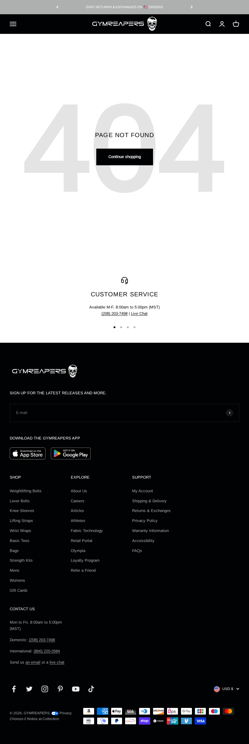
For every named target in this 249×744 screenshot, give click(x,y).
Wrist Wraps (20, 530)
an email (33, 662)
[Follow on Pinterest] (60, 689)
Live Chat (139, 313)
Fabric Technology (87, 530)
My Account (142, 491)
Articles (77, 510)
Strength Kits (21, 560)
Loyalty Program (85, 560)
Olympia (78, 550)
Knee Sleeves (22, 510)
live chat (56, 662)
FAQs (137, 550)
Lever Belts (20, 501)
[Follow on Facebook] (14, 689)
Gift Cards (19, 590)
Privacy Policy (145, 520)
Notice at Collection (43, 719)
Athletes (78, 520)
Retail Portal (81, 540)
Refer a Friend (83, 570)
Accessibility (143, 540)
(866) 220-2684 (47, 651)
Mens (14, 570)
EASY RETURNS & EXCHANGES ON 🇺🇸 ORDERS (124, 7)
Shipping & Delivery (149, 501)
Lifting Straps (21, 520)
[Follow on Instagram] (45, 689)
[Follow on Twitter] (29, 689)
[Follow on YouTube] (76, 689)
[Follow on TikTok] (91, 689)
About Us (79, 491)
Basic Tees (19, 540)
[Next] (192, 7)
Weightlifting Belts (26, 491)
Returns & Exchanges (151, 510)
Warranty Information (150, 530)
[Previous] (57, 7)
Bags (14, 550)
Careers (77, 501)
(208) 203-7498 (114, 313)
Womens (17, 580)
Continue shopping (124, 156)
